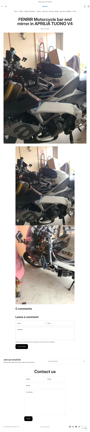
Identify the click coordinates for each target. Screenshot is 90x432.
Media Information (30, 11)
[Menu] (2, 6)
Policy (74, 11)
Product (21, 11)
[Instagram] (73, 427)
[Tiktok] (79, 427)
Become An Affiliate (65, 11)
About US (45, 11)
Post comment (22, 346)
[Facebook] (70, 427)
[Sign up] (84, 361)
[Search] (6, 6)
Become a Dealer (54, 11)
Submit (28, 418)
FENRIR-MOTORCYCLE (13, 426)
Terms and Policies (45, 426)
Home (15, 11)
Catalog (38, 11)
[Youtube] (76, 427)
